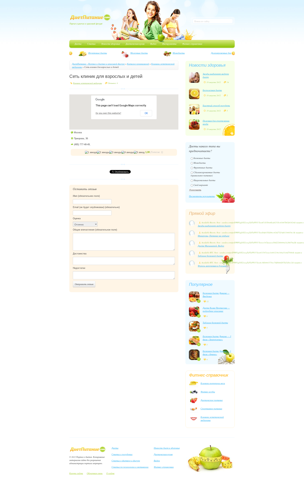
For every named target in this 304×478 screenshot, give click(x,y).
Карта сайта (76, 473)
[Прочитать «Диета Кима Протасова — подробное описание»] (194, 311)
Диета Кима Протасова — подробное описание (216, 309)
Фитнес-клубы (208, 391)
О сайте (110, 473)
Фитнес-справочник (192, 43)
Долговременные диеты (96, 52)
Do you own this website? (108, 113)
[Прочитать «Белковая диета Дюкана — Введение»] (194, 296)
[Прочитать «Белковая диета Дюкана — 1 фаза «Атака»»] (194, 354)
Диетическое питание (212, 400)
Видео (153, 43)
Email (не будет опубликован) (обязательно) (96, 207)
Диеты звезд (217, 52)
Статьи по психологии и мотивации (130, 467)
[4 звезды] (128, 152)
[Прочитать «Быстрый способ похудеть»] (194, 108)
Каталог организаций (138, 63)
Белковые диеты (134, 52)
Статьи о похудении (122, 454)
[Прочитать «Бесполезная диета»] (194, 93)
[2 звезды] (103, 152)
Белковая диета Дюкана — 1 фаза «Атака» (217, 352)
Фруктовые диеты (203, 167)
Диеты (78, 43)
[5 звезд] (139, 152)
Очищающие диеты (178, 52)
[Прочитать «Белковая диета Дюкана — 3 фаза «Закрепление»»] (194, 339)
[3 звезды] (115, 152)
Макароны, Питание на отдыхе (213, 235)
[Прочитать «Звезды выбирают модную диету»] (194, 77)
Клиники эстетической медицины (87, 83)
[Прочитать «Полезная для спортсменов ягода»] (194, 124)
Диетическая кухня (135, 43)
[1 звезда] (91, 152)
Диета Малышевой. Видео (211, 245)
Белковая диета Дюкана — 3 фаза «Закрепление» (217, 338)
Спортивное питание (211, 408)
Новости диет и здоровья (167, 448)
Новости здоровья (110, 43)
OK (146, 113)
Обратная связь (95, 473)
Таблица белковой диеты (210, 255)
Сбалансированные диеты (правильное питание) (205, 174)
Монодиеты (200, 162)
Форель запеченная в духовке (212, 265)
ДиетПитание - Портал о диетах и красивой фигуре (98, 63)
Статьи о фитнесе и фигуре (126, 460)
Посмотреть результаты (202, 196)
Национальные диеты (204, 180)
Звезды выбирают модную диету (214, 225)
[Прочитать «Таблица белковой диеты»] (194, 326)
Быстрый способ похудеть (216, 105)
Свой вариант (201, 185)
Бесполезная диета (212, 90)
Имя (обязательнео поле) (86, 196)
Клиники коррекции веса (213, 383)
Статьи (91, 43)
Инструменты (169, 43)
